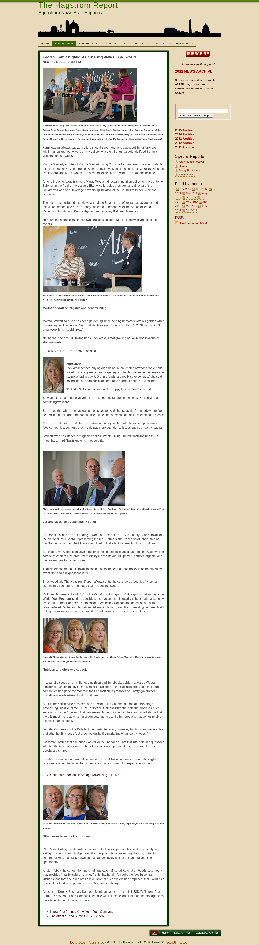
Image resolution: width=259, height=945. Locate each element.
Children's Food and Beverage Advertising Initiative (84, 775)
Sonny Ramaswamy (191, 170)
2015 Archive (184, 130)
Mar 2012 (191, 206)
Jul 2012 (191, 197)
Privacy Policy (96, 942)
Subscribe (184, 942)
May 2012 (192, 201)
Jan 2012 (191, 210)
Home (45, 43)
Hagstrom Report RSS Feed (196, 222)
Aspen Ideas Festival (191, 161)
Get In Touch (185, 43)
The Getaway (88, 43)
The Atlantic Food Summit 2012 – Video (77, 916)
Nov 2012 (202, 188)
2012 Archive (184, 143)
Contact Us (171, 942)
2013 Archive (184, 139)
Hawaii (183, 166)
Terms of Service (78, 942)
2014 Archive (184, 134)
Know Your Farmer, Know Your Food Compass (81, 911)
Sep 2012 (191, 193)
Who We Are (162, 43)
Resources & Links (136, 43)
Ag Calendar (110, 43)
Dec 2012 (185, 188)
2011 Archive (184, 147)
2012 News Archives (207, 932)
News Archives (64, 43)
